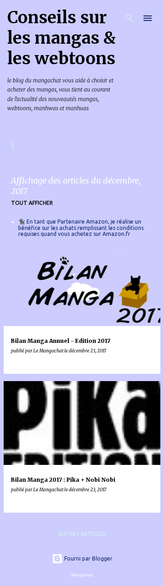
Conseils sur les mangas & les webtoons (61, 38)
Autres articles (82, 534)
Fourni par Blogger (88, 558)
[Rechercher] (129, 18)
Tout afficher (32, 203)
